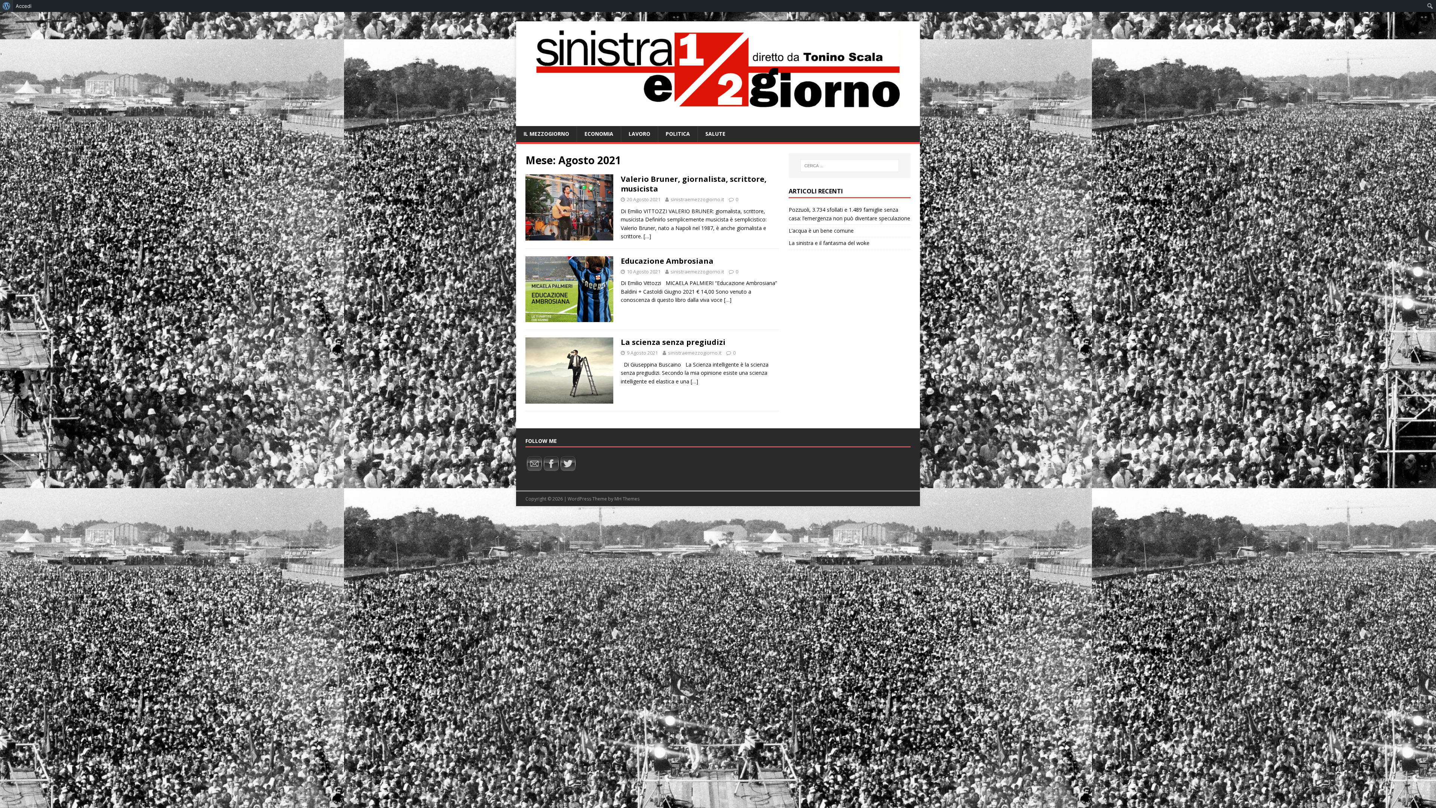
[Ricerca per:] (850, 165)
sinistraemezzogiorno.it (697, 199)
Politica (678, 133)
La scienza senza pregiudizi (673, 342)
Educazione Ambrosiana (667, 261)
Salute (715, 133)
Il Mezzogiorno (546, 133)
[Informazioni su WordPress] (6, 6)
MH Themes (626, 499)
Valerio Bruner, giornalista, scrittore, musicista (694, 184)
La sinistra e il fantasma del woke (829, 243)
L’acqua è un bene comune (821, 230)
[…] (647, 236)
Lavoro (639, 133)
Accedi (23, 6)
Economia (598, 133)
